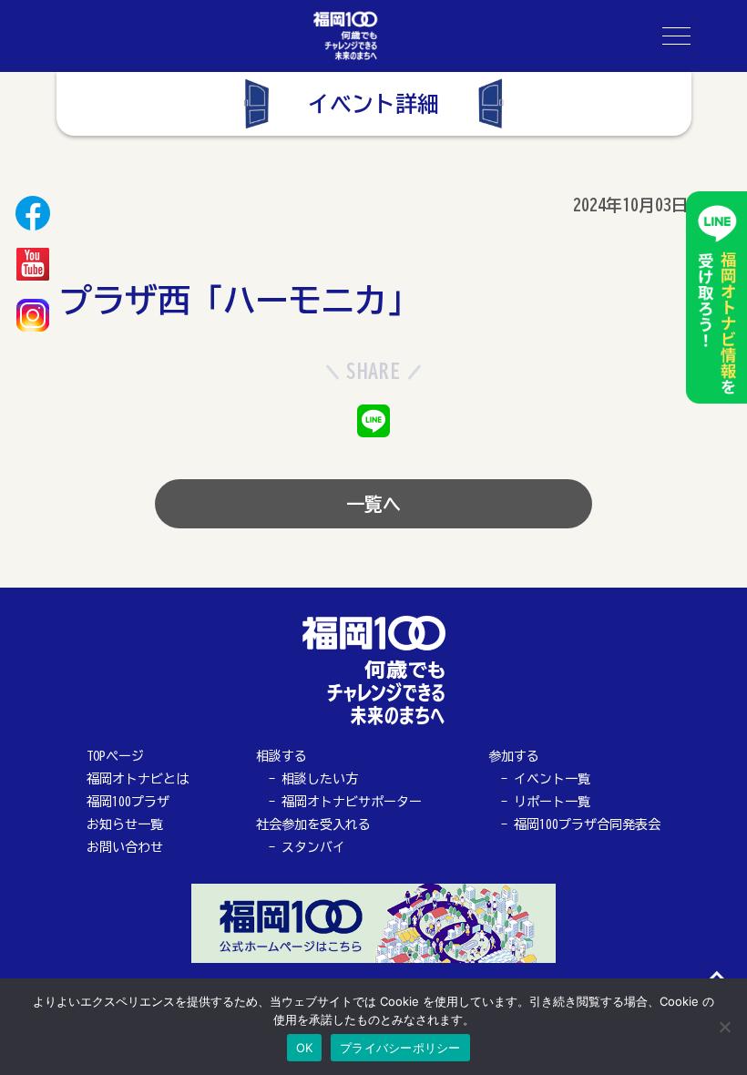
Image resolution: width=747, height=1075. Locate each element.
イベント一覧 (552, 779)
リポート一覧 (552, 801)
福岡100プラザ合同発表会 (587, 824)
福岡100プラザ (128, 801)
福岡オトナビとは (138, 779)
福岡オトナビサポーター (351, 801)
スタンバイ (313, 847)
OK (304, 1047)
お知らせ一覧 (125, 824)
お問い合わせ (125, 847)
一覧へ (373, 504)
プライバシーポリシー (400, 1047)
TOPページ (115, 756)
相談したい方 (319, 779)
